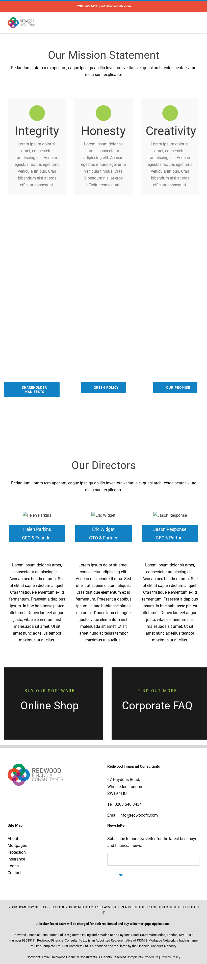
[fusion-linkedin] (45, 551)
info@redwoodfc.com (138, 815)
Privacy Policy (170, 957)
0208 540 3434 (128, 804)
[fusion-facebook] (29, 551)
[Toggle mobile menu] (197, 21)
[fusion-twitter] (37, 551)
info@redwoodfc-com (116, 6)
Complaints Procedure (142, 957)
